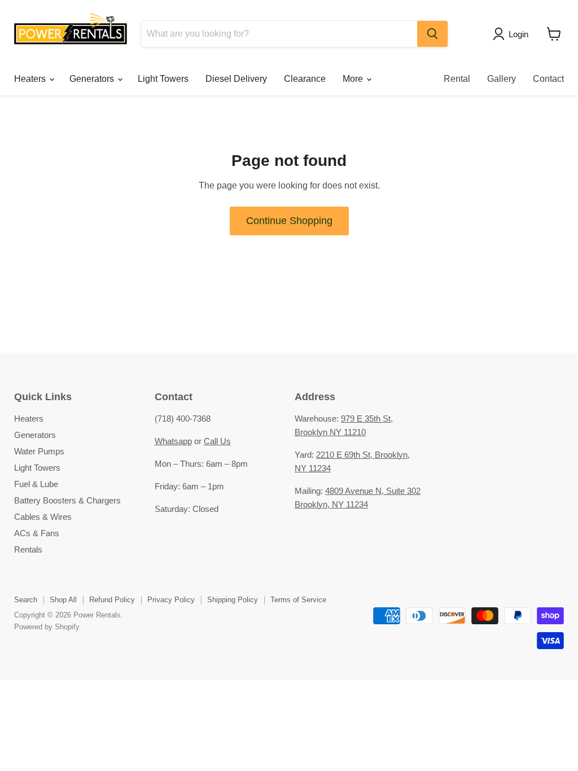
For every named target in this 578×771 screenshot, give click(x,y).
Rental (457, 79)
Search (25, 599)
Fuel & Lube (36, 484)
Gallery (501, 79)
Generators (92, 79)
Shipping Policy (232, 599)
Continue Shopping (289, 220)
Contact (548, 79)
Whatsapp (173, 441)
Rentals (28, 549)
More (354, 79)
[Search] (432, 34)
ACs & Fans (36, 533)
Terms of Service (298, 599)
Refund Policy (112, 599)
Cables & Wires (43, 517)
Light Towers (163, 79)
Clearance (305, 79)
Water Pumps (39, 451)
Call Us (217, 441)
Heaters (31, 79)
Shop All (63, 599)
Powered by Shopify (47, 627)
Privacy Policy (171, 599)
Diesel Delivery (236, 79)
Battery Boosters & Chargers (67, 500)
